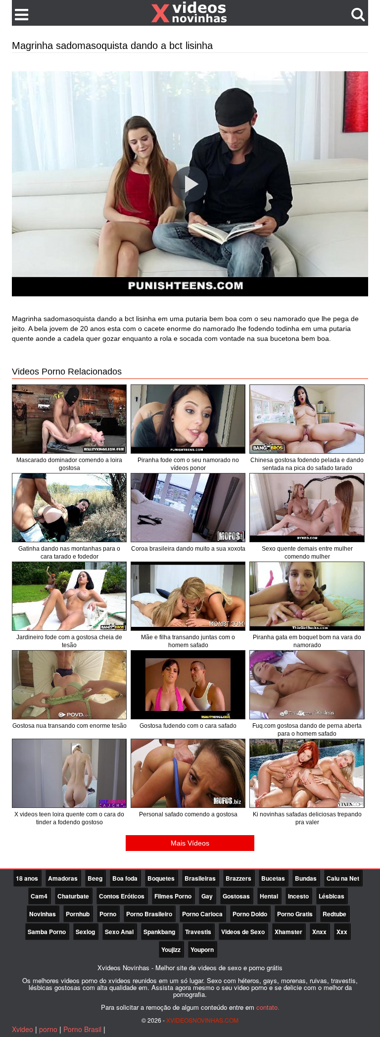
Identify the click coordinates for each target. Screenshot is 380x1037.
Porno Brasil (82, 1029)
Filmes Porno (172, 896)
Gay (207, 896)
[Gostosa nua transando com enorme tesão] (69, 685)
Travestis (198, 931)
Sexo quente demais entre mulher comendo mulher (307, 552)
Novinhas (42, 913)
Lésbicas (331, 896)
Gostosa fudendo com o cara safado (188, 725)
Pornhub (78, 913)
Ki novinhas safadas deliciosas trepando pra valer (307, 818)
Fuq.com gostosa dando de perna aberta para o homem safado (307, 729)
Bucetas (273, 878)
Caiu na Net (343, 878)
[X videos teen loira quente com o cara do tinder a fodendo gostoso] (69, 773)
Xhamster (288, 931)
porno (48, 1029)
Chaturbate (73, 896)
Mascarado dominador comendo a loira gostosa (69, 464)
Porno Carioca (202, 913)
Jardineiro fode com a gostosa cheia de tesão (69, 641)
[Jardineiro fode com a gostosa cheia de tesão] (69, 596)
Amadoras (63, 878)
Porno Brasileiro (149, 913)
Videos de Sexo (243, 931)
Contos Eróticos (121, 896)
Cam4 (39, 896)
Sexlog (85, 931)
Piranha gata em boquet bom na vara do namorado (307, 641)
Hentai (269, 896)
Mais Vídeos (190, 843)
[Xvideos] (190, 12)
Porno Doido (250, 913)
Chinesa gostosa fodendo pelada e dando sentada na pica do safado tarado (307, 464)
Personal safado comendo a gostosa (188, 814)
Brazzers (238, 878)
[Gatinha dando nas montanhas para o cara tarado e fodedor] (69, 507)
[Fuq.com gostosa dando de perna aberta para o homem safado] (307, 685)
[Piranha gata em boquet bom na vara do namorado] (307, 596)
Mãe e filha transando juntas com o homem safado (188, 641)
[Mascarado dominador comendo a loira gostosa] (69, 419)
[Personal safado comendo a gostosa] (188, 773)
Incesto (298, 896)
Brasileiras (200, 878)
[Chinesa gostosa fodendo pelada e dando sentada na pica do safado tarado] (307, 419)
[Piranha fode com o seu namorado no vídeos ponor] (188, 419)
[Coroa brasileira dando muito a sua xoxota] (188, 507)
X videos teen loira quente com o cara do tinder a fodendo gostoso (69, 818)
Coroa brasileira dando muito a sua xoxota (188, 548)
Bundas (306, 878)
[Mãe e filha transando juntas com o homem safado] (188, 596)
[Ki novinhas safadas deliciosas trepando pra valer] (307, 773)
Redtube (334, 913)
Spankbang (159, 931)
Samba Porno (47, 931)
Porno (107, 913)
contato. (268, 1007)
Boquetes (161, 878)
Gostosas (236, 896)
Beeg (95, 878)
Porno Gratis (295, 913)
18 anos (27, 878)
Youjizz (171, 949)
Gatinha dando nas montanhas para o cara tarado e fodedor (69, 552)
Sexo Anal (119, 931)
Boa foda (125, 878)
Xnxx (319, 931)
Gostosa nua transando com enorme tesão (69, 725)
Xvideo (22, 1029)
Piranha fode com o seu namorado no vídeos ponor (188, 464)
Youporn (202, 949)
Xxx (341, 931)
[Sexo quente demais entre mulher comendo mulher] (307, 507)
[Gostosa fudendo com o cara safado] (188, 685)
